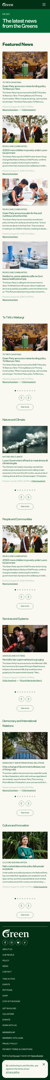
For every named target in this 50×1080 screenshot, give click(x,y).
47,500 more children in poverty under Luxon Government (24, 151)
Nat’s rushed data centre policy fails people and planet (23, 867)
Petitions (7, 990)
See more (25, 407)
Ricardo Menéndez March (31, 681)
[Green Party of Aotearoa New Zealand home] (15, 933)
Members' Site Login (12, 1038)
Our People (8, 955)
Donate (6, 1020)
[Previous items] (21, 397)
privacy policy (12, 1072)
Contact (7, 972)
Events (6, 985)
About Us (7, 949)
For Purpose (14, 1056)
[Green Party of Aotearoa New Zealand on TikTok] (24, 942)
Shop (5, 996)
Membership (8, 1033)
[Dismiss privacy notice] (43, 1064)
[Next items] (28, 397)
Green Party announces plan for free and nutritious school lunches (22, 214)
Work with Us (9, 1025)
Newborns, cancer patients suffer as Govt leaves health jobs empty (22, 277)
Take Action (8, 979)
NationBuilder (37, 1056)
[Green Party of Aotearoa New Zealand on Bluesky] (18, 942)
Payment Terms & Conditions (17, 1049)
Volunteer (8, 1014)
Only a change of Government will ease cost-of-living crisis (24, 768)
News (5, 966)
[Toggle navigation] (44, 4)
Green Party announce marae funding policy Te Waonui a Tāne (24, 87)
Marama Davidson (10, 110)
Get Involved (9, 1009)
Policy (5, 961)
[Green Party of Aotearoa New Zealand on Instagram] (11, 942)
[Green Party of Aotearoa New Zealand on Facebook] (5, 942)
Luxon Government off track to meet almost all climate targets (25, 462)
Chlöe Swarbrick (29, 110)
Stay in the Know (11, 1002)
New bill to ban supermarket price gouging (23, 659)
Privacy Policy (10, 1044)
